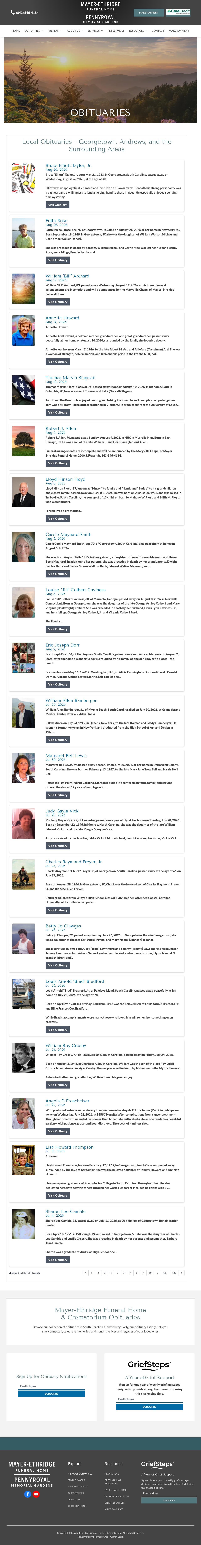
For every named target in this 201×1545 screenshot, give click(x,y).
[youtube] (36, 1494)
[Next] (182, 1273)
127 (165, 1272)
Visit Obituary (57, 205)
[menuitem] (16, 30)
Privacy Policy (85, 1536)
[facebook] (27, 1494)
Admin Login (117, 1536)
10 (150, 1272)
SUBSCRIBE (51, 1393)
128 (174, 1272)
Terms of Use (101, 1536)
